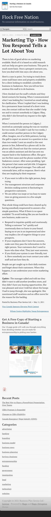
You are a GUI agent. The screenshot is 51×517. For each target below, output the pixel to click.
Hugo (24, 504)
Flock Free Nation (20, 17)
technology (7, 489)
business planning (10, 452)
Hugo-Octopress (39, 504)
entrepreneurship (9, 461)
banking (5, 433)
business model (8, 443)
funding (5, 466)
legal (4, 479)
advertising (7, 429)
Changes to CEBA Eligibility (14, 414)
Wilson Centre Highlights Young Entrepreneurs (29, 311)
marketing (36, 35)
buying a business (9, 456)
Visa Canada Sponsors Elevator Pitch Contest (20, 306)
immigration (7, 475)
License (5, 504)
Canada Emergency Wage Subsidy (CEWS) (19, 419)
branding (6, 438)
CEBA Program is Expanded (13, 410)
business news (8, 447)
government (7, 470)
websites (5, 493)
